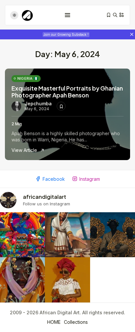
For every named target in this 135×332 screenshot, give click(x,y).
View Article (24, 150)
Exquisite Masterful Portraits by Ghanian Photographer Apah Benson (67, 91)
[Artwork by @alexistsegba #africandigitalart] (22, 279)
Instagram (89, 179)
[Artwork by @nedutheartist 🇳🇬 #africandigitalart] (67, 279)
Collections (76, 322)
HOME (54, 322)
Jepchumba (38, 103)
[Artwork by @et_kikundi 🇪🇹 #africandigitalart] (67, 234)
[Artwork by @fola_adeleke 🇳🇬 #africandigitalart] (112, 234)
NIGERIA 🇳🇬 (27, 78)
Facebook (54, 179)
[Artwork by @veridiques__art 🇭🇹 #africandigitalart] (22, 234)
